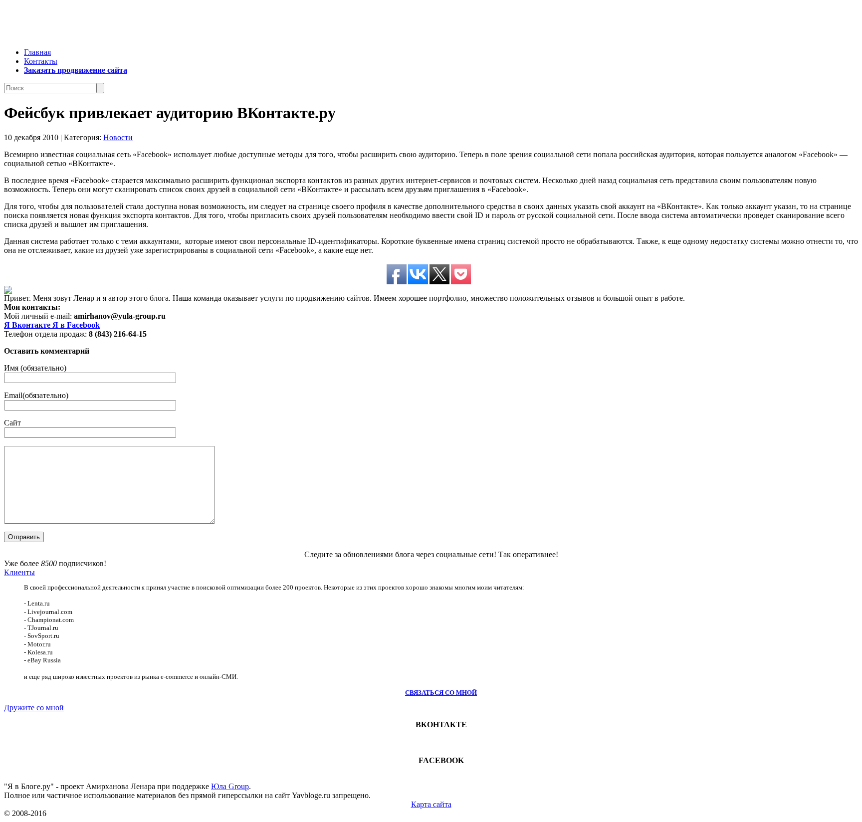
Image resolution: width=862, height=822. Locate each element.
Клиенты (19, 572)
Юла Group (230, 786)
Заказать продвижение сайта (75, 70)
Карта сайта (431, 804)
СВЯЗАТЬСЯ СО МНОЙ (441, 692)
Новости (118, 137)
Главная (37, 52)
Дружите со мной (34, 707)
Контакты (40, 61)
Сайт (12, 422)
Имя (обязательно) (35, 368)
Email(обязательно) (36, 395)
